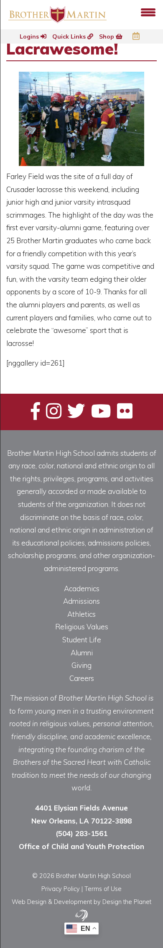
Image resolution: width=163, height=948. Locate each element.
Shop (107, 36)
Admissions (81, 601)
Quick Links (69, 36)
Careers (81, 678)
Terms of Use (103, 889)
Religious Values (81, 626)
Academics (81, 588)
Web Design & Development (52, 902)
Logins (30, 36)
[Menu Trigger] (148, 11)
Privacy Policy (60, 889)
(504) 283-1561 (81, 833)
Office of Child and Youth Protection (81, 846)
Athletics (81, 614)
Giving (81, 665)
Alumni (82, 652)
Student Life (81, 639)
